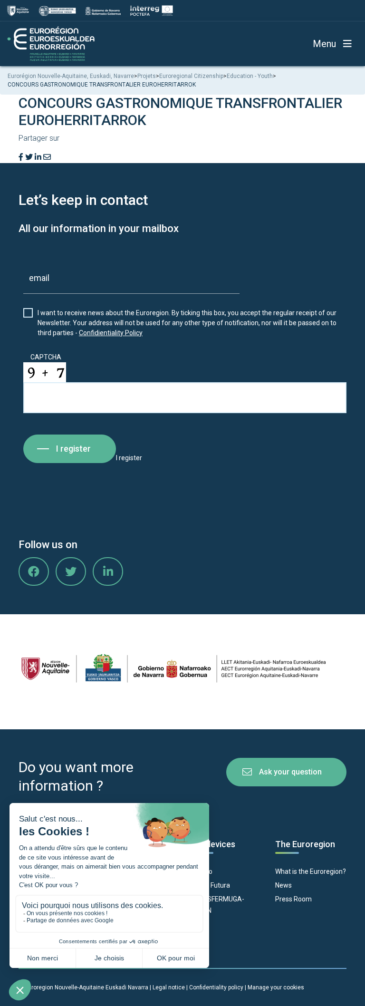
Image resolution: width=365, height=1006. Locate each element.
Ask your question (290, 771)
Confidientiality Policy (111, 333)
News (283, 885)
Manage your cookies (276, 987)
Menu (324, 43)
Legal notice (169, 987)
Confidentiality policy (217, 987)
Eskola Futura (210, 885)
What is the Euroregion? (310, 871)
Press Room (293, 899)
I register (73, 449)
